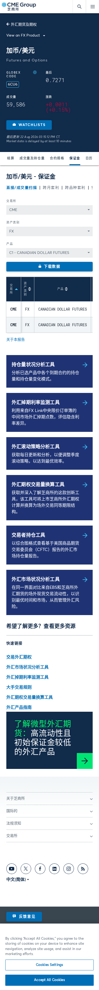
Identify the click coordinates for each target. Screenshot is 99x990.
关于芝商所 (15, 798)
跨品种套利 (75, 188)
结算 (10, 158)
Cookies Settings (49, 965)
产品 (9, 244)
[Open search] (79, 6)
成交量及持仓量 (32, 158)
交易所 (11, 201)
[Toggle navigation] (92, 6)
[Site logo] (19, 7)
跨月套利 (51, 188)
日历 (89, 158)
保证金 (74, 158)
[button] (29, 125)
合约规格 (57, 158)
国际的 (11, 811)
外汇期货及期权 (24, 24)
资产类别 (13, 222)
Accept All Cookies (49, 980)
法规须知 (13, 823)
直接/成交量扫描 (21, 188)
